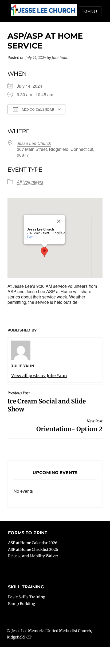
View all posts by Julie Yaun (39, 375)
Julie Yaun (60, 57)
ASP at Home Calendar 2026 (32, 542)
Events (31, 237)
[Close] (58, 221)
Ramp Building (21, 603)
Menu (90, 11)
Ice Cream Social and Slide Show (46, 402)
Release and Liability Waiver (33, 555)
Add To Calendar (37, 109)
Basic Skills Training (26, 597)
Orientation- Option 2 (69, 426)
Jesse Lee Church (34, 143)
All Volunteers (30, 182)
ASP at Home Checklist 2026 (33, 549)
